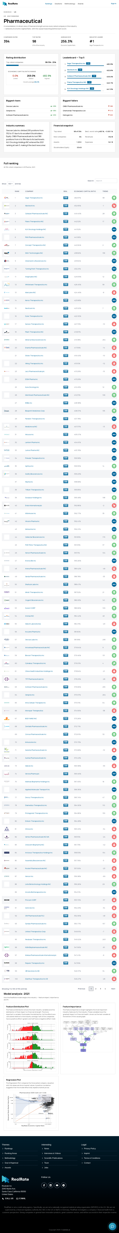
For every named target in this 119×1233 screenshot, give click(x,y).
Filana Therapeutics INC (76, 82)
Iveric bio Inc (30, 908)
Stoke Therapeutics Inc (34, 355)
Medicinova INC (31, 426)
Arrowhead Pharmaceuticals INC (37, 647)
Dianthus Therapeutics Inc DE (36, 979)
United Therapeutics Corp (35, 931)
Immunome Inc (30, 742)
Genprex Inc (10, 111)
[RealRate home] (10, 4)
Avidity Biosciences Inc (34, 474)
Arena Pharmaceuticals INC (35, 568)
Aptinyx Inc (29, 466)
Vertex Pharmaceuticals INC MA (37, 837)
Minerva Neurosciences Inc (35, 340)
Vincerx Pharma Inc (32, 521)
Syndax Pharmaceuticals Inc (35, 924)
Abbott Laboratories (33, 624)
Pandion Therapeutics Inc (35, 419)
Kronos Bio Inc (30, 561)
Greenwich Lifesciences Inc (35, 261)
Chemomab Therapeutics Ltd (74, 111)
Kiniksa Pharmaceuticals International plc (40, 955)
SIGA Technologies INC (34, 253)
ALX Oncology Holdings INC (78, 88)
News (46, 1149)
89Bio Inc (28, 403)
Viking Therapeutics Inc (34, 363)
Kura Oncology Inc (32, 387)
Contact (87, 1163)
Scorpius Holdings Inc (33, 497)
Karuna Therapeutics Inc (34, 324)
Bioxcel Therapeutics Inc (34, 655)
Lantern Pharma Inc (32, 442)
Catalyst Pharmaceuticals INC (79, 76)
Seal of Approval (11, 1163)
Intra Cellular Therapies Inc (35, 703)
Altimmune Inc (30, 513)
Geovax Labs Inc (12, 106)
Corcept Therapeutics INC (35, 245)
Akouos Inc (29, 434)
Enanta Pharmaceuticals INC (36, 348)
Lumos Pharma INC (32, 450)
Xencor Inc (29, 876)
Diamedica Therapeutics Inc (36, 805)
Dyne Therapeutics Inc (34, 316)
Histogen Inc (68, 115)
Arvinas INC (29, 616)
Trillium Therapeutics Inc (34, 490)
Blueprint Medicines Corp (35, 411)
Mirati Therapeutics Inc (34, 592)
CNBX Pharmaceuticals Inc (73, 106)
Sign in (113, 3)
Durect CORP (30, 608)
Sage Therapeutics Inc (76, 63)
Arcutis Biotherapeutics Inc (35, 892)
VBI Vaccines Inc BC (32, 971)
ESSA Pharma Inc (31, 379)
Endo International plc (33, 505)
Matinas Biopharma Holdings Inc (37, 782)
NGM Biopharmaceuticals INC (36, 947)
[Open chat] (112, 1226)
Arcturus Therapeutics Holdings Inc (39, 853)
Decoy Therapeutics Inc (34, 797)
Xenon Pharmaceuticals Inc (35, 553)
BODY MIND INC (31, 718)
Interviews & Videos (52, 1153)
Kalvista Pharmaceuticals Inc (36, 750)
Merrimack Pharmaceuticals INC (37, 395)
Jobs (46, 1168)
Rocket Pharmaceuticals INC (36, 868)
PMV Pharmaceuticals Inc (34, 237)
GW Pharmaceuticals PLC (34, 916)
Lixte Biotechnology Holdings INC (38, 884)
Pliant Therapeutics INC (34, 332)
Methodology (70, 4)
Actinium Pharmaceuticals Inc (17, 115)
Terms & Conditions (92, 1158)
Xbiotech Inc (72, 70)
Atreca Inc (29, 829)
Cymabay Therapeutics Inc (35, 663)
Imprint (87, 1153)
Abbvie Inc (29, 766)
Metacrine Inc (30, 529)
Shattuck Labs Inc (31, 584)
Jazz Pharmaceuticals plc (35, 371)
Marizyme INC (30, 292)
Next (113, 989)
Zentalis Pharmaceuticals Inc (36, 726)
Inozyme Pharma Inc (32, 632)
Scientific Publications (53, 1158)
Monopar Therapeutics (34, 710)
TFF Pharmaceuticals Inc (34, 679)
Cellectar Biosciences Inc (35, 537)
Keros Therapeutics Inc (34, 300)
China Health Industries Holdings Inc (39, 671)
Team (46, 1163)
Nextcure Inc (30, 308)
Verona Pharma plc (32, 774)
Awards (80, 4)
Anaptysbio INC (31, 277)
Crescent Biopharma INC (34, 845)
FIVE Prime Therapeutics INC (36, 545)
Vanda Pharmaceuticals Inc (35, 576)
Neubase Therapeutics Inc (35, 939)
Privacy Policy (90, 1149)
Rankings (48, 4)
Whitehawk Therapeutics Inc (36, 284)
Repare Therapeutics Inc (34, 963)
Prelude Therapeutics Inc (35, 458)
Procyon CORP (30, 900)
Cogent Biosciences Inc (34, 600)
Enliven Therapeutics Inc (34, 821)
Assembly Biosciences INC (35, 860)
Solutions (58, 4)
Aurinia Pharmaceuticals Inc (35, 758)
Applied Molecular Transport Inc (37, 789)
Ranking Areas (11, 1153)
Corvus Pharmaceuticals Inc (35, 734)
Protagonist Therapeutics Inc (36, 813)
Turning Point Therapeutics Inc (37, 269)
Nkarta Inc (29, 482)
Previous (81, 989)
